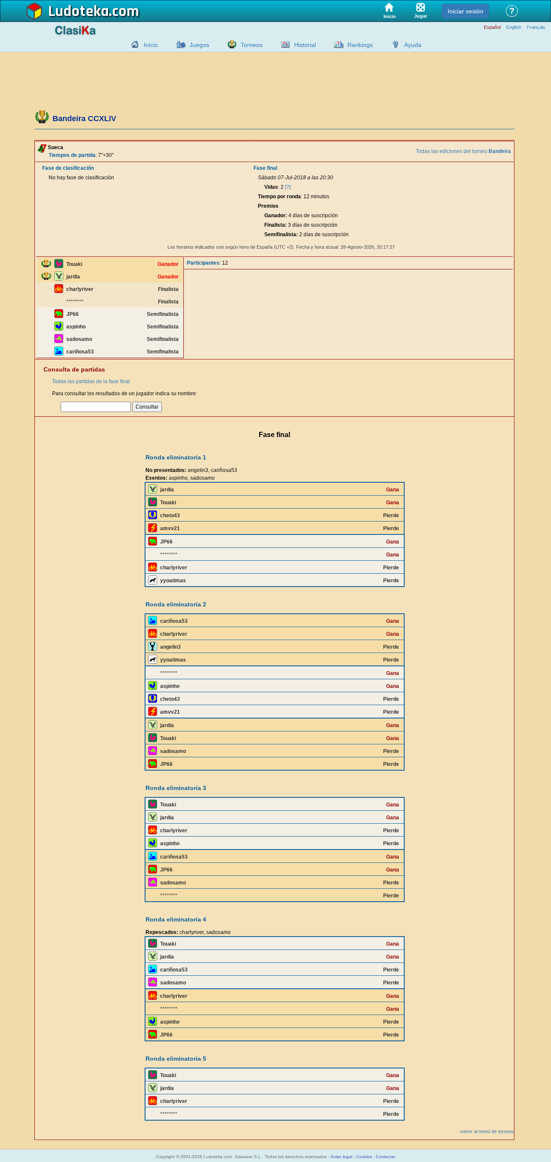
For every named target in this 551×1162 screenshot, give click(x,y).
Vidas (271, 187)
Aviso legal (341, 1156)
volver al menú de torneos (487, 1131)
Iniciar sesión (465, 11)
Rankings (360, 44)
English (513, 27)
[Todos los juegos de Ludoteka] (178, 44)
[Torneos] (230, 44)
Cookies (364, 1156)
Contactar (385, 1156)
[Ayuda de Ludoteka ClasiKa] (393, 44)
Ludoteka (78, 11)
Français (536, 27)
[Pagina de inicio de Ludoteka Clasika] (133, 44)
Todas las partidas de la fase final (91, 381)
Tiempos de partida (72, 155)
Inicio (151, 44)
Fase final (265, 168)
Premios (268, 206)
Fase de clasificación (68, 168)
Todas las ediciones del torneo (463, 151)
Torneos (252, 44)
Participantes (203, 263)
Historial (305, 44)
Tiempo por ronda (279, 197)
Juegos (199, 44)
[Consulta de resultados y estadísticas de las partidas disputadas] (283, 44)
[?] (288, 187)
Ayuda (412, 44)
